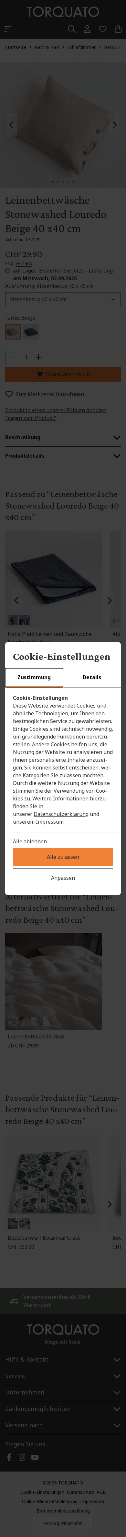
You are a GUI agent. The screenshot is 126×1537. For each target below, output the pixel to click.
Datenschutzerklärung (61, 814)
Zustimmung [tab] (34, 677)
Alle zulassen (63, 856)
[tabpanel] (63, 760)
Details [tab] (92, 677)
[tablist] (63, 678)
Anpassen (63, 877)
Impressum (50, 821)
